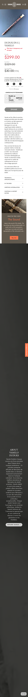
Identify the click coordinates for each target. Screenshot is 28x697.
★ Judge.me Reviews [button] (26, 350)
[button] (14, 99)
